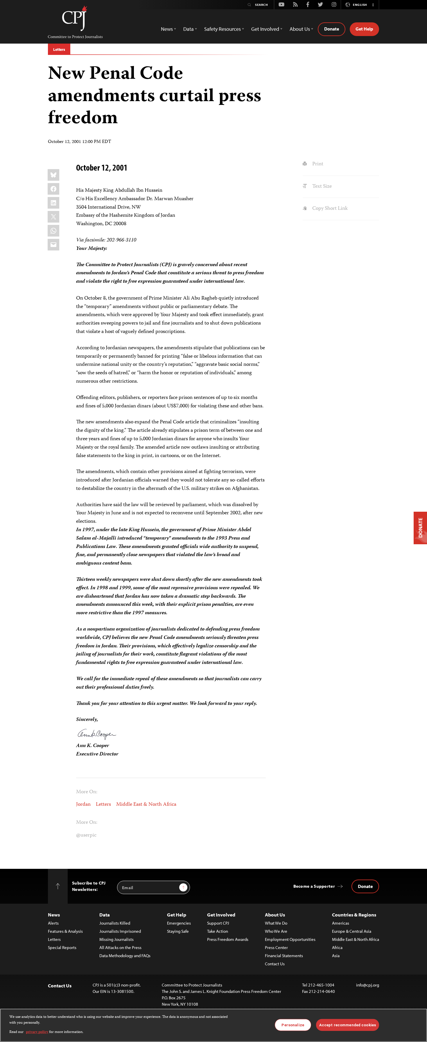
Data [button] (188, 29)
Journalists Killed (114, 923)
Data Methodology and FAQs (124, 955)
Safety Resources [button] (222, 29)
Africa (337, 947)
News (54, 915)
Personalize (292, 1025)
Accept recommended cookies (347, 1025)
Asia (336, 955)
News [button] (167, 29)
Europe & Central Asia (351, 931)
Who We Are (276, 931)
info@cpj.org (367, 985)
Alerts (53, 923)
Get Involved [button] (265, 29)
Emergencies (179, 923)
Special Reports (62, 947)
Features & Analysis (65, 931)
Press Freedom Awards (227, 939)
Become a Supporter (314, 886)
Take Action (217, 931)
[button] (373, 4)
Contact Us (275, 963)
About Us (275, 915)
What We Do (276, 923)
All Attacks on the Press (120, 947)
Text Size (321, 186)
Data (104, 915)
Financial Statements (284, 955)
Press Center (276, 947)
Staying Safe (178, 931)
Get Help (364, 29)
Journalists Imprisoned (120, 931)
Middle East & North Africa (146, 804)
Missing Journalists (116, 939)
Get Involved (221, 915)
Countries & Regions (354, 915)
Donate (331, 29)
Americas (340, 923)
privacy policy (37, 1032)
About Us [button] (300, 29)
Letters (59, 49)
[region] (213, 1025)
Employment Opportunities (290, 939)
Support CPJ (218, 923)
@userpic (86, 835)
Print (317, 164)
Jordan (83, 804)
